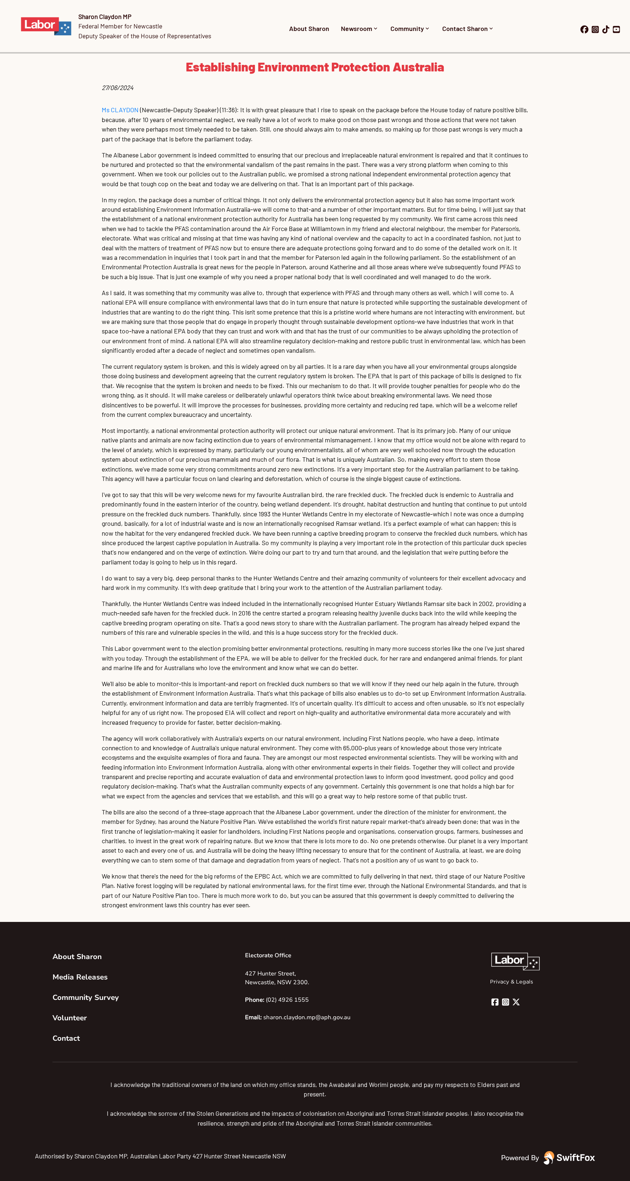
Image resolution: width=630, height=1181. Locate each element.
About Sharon (309, 28)
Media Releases (80, 977)
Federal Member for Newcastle (120, 26)
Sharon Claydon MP (104, 16)
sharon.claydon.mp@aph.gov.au (306, 1017)
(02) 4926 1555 (287, 1000)
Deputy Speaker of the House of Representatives (144, 36)
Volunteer (69, 1018)
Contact (66, 1038)
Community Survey (85, 997)
